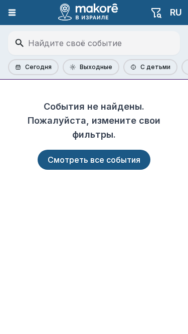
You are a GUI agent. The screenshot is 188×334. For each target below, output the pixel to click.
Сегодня (38, 67)
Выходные (96, 67)
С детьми (155, 67)
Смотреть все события (94, 160)
